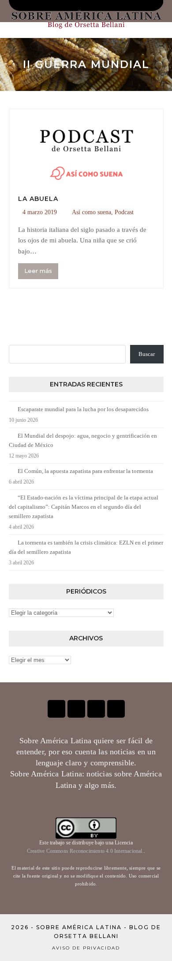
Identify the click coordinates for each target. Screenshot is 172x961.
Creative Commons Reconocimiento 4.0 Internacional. (85, 851)
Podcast (124, 212)
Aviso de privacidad (86, 948)
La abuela (38, 199)
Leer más (38, 270)
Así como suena (91, 212)
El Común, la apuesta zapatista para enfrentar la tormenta (85, 471)
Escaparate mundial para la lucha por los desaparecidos (83, 409)
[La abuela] (86, 147)
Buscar (146, 354)
